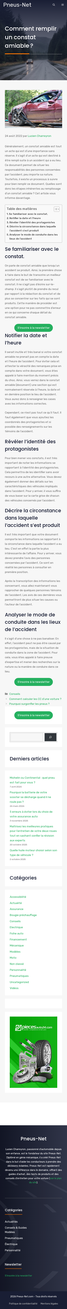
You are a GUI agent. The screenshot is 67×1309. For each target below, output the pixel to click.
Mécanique (17, 945)
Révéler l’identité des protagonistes (32, 222)
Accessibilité (18, 896)
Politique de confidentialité (23, 1303)
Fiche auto (16, 933)
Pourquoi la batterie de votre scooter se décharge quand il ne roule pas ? (30, 797)
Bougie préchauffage (23, 915)
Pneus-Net (17, 4)
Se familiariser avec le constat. (28, 214)
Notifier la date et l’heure (25, 218)
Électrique (11, 1244)
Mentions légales (49, 1303)
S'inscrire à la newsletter (34, 327)
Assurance (16, 909)
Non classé (17, 963)
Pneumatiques (19, 976)
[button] (53, 5)
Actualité (16, 903)
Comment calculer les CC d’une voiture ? (35, 699)
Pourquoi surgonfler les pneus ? (29, 703)
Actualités (11, 1221)
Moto (13, 957)
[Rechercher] (50, 737)
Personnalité (18, 969)
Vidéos (14, 988)
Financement (18, 939)
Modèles (15, 951)
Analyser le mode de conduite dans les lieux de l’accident (33, 236)
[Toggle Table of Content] (55, 209)
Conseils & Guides (16, 1227)
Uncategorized (19, 982)
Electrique (16, 927)
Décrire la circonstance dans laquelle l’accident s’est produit (33, 228)
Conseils (14, 694)
